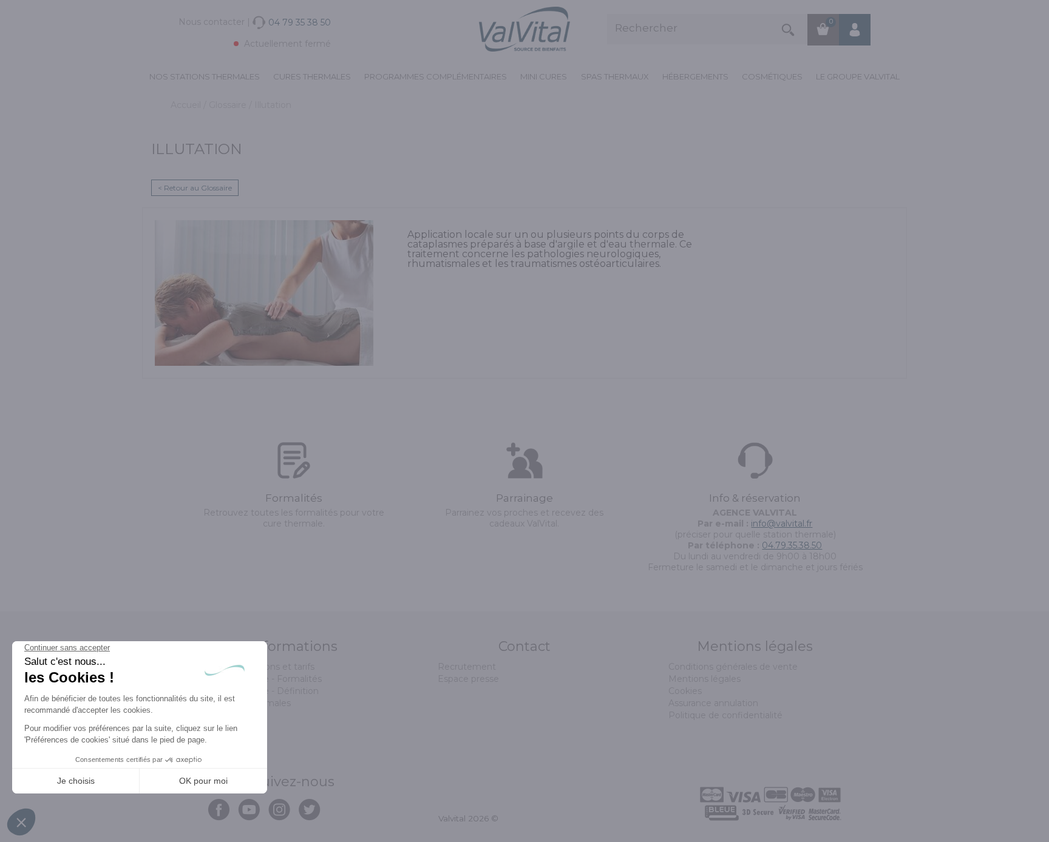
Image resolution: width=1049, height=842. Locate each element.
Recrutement (467, 666)
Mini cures (543, 76)
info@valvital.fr (781, 523)
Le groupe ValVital (858, 76)
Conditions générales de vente (733, 666)
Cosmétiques (772, 76)
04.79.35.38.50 (792, 545)
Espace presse (468, 678)
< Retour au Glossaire (195, 187)
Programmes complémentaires (435, 76)
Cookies (685, 690)
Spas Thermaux (615, 76)
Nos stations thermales (204, 76)
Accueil (187, 104)
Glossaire (229, 104)
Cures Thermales (312, 76)
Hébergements (695, 76)
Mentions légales (704, 678)
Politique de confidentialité (725, 715)
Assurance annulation (713, 703)
